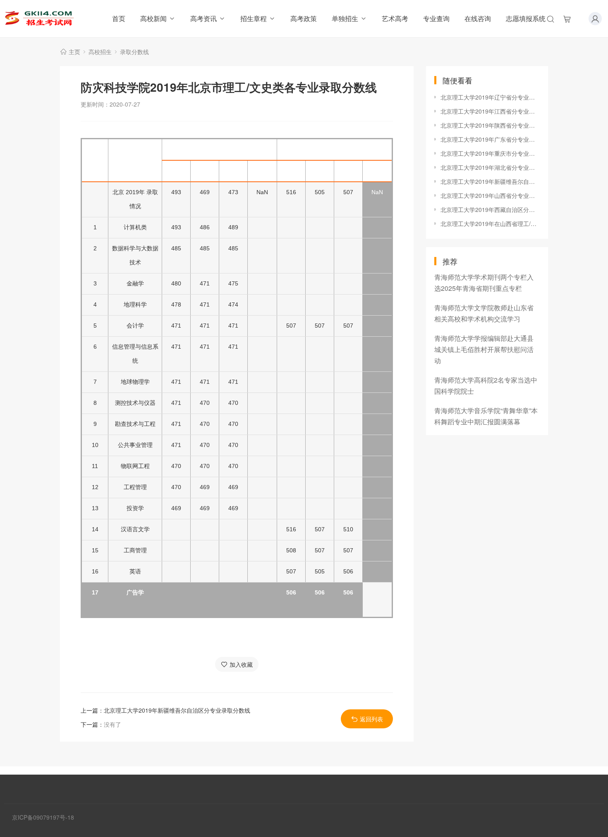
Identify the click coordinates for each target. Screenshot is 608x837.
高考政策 (303, 18)
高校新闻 (153, 18)
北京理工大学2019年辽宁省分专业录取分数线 (490, 97)
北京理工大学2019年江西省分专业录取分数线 (490, 111)
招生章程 (253, 18)
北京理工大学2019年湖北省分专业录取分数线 (490, 167)
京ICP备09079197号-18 (43, 817)
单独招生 (345, 18)
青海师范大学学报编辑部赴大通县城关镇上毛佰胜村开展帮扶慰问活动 (484, 349)
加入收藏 (241, 664)
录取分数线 (134, 52)
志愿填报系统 (526, 18)
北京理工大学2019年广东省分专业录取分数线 (490, 139)
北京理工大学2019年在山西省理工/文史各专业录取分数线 (490, 223)
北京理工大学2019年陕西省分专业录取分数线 (490, 125)
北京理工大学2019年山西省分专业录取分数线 (490, 195)
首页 (118, 18)
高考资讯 (203, 18)
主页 (74, 52)
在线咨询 (477, 18)
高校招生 (100, 52)
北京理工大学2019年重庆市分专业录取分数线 (490, 153)
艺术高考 (395, 18)
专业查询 (436, 18)
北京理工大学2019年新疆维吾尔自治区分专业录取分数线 (177, 710)
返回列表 (371, 719)
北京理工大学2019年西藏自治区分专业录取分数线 (490, 209)
